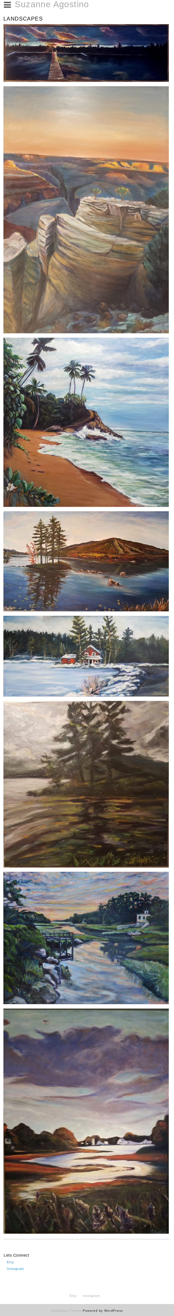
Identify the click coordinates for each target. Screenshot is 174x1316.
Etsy (10, 1262)
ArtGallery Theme (67, 1310)
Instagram (15, 1268)
